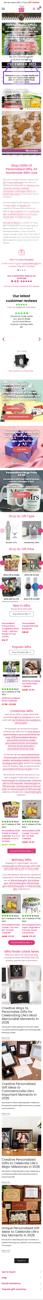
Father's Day (31, 191)
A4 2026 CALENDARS (22, 47)
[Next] (40, 530)
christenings (20, 191)
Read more (6, 1038)
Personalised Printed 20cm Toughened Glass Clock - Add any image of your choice (10, 630)
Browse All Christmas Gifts (20, 851)
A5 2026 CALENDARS (22, 50)
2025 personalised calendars (24, 737)
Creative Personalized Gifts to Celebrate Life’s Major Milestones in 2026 (21, 1163)
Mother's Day (8, 194)
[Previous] (2, 530)
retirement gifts (24, 217)
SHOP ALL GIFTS (13, 408)
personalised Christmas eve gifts (17, 769)
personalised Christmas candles (21, 740)
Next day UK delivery (11, 223)
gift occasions (17, 211)
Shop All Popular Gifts (20, 652)
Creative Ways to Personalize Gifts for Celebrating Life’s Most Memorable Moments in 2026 (20, 1015)
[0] (38, 9)
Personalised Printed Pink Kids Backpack (30, 626)
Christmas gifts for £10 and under (16, 780)
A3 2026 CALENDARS (22, 43)
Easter (17, 194)
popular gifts (25, 205)
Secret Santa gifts (33, 792)
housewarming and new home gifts (22, 214)
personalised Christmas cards (21, 749)
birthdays (16, 188)
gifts (5, 182)
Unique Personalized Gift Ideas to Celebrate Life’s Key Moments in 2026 (20, 1231)
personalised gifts (16, 182)
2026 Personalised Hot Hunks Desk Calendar (31, 684)
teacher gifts (8, 217)
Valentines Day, (33, 185)
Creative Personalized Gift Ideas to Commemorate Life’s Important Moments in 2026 (19, 1091)
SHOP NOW (13, 107)
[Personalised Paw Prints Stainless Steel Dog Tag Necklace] (21, 361)
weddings (25, 188)
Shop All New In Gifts (20, 614)
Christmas (7, 188)
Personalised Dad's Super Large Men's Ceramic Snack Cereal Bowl (31, 929)
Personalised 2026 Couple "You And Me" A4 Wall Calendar (31, 834)
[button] (4, 339)
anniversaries (8, 191)
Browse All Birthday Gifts (20, 942)
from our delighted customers (21, 307)
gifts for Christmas (23, 717)
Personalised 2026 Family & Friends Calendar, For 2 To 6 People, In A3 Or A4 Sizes (11, 836)
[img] (21, 304)
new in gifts (11, 205)
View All (20, 1261)
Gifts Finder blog (31, 955)
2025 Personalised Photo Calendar (11, 699)
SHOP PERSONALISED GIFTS (18, 417)
